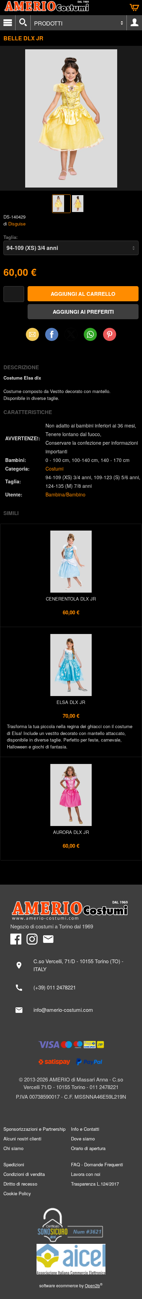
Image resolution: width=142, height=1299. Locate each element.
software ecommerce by (71, 1285)
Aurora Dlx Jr (71, 832)
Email (32, 334)
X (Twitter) (71, 336)
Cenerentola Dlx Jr (71, 598)
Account (134, 22)
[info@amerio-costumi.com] (71, 1010)
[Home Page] (71, 910)
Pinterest (109, 334)
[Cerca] (23, 22)
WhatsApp (90, 334)
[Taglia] (71, 248)
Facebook (51, 334)
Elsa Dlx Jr (71, 702)
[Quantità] (13, 294)
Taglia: (10, 237)
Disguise (17, 223)
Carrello (134, 7)
